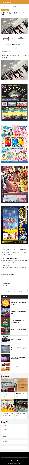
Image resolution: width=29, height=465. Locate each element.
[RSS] (17, 460)
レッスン (5, 436)
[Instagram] (13, 460)
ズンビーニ (5, 432)
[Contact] (15, 460)
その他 (4, 425)
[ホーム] (1, 6)
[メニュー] (26, 2)
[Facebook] (11, 460)
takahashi (8, 283)
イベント (5, 10)
